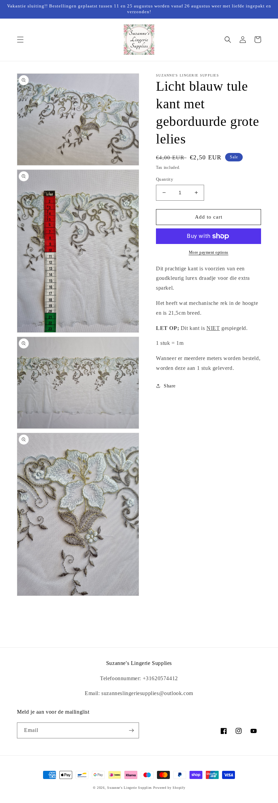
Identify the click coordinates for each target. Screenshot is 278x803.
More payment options (209, 252)
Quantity (164, 179)
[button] (20, 39)
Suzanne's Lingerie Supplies (129, 787)
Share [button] (170, 385)
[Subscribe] (131, 730)
